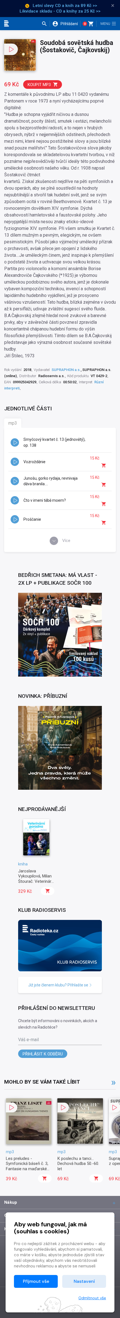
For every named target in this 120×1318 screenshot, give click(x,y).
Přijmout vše (36, 1281)
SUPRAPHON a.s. (66, 370)
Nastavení (84, 1281)
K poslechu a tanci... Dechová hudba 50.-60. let (78, 1163)
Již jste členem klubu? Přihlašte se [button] (58, 985)
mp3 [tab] (12, 423)
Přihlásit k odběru (43, 1054)
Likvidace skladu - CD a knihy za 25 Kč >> (60, 11)
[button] (45, 24)
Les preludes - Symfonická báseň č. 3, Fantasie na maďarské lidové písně (27, 1166)
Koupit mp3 (39, 84)
